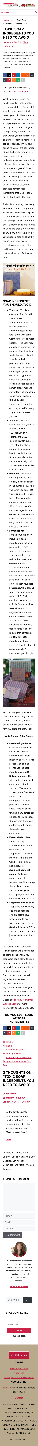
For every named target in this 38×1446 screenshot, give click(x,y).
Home (5, 20)
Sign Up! (7, 1387)
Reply (8, 1140)
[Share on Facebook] (5, 75)
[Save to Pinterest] (14, 75)
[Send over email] (18, 80)
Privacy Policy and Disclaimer (19, 1377)
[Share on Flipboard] (9, 80)
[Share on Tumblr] (5, 80)
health (9, 1046)
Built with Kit (19, 1336)
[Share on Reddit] (23, 75)
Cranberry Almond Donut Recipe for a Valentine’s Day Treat (17, 1061)
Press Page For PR (19, 1368)
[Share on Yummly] (28, 75)
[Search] (27, 1300)
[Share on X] (9, 75)
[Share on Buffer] (32, 75)
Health (12, 20)
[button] (36, 12)
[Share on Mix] (14, 80)
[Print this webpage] (23, 80)
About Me (19, 1373)
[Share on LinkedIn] (18, 75)
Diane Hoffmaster (20, 91)
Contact (19, 1398)
